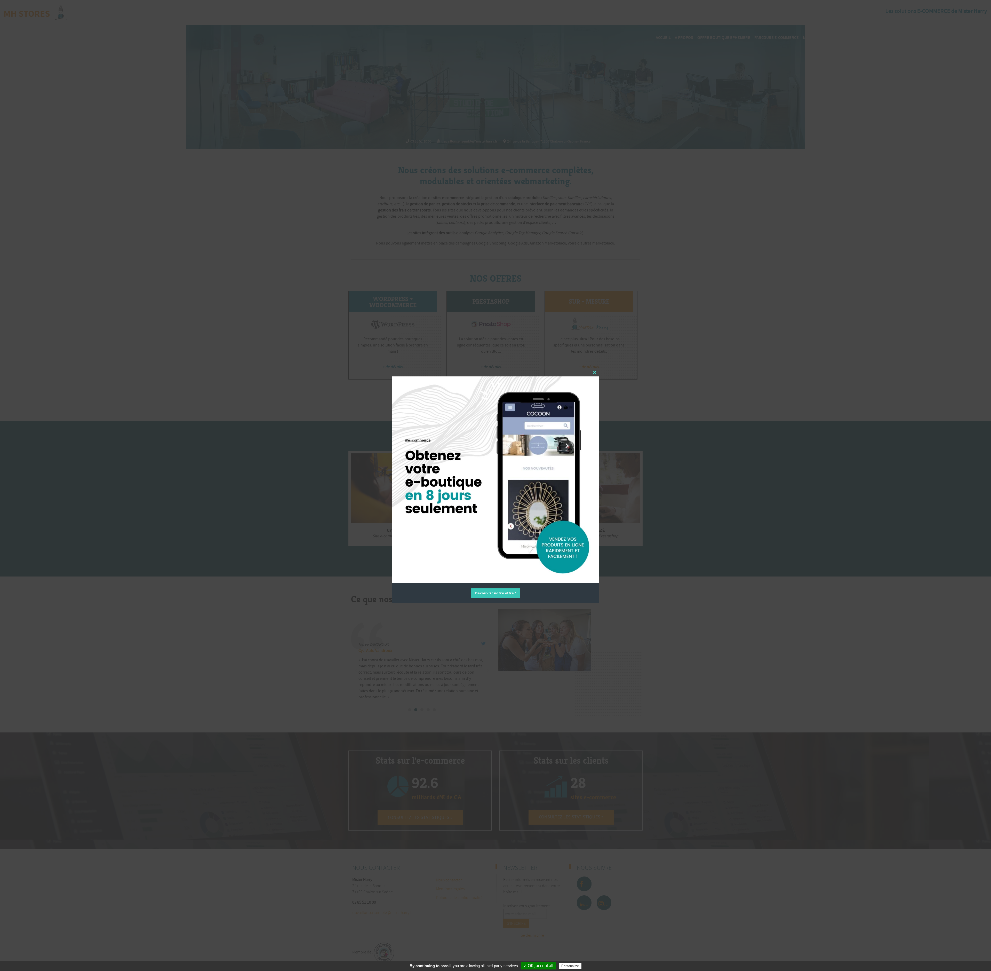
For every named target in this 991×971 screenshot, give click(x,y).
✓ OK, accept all (538, 966)
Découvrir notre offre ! (495, 593)
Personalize (570, 966)
